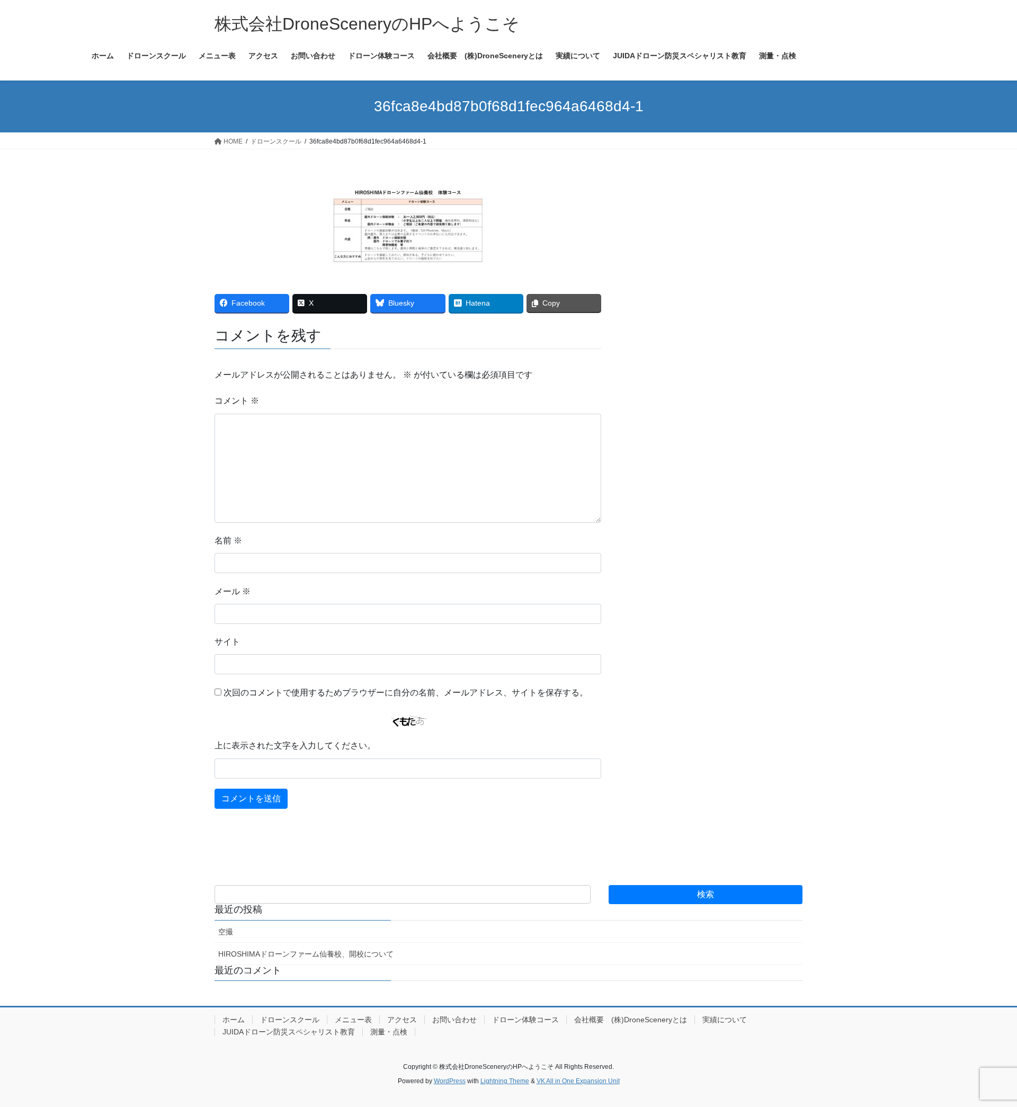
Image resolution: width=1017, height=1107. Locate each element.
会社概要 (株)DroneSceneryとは (630, 1019)
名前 (228, 540)
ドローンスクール (289, 1019)
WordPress (450, 1081)
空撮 (225, 931)
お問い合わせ (454, 1019)
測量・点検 (388, 1032)
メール (233, 591)
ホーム (233, 1019)
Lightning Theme (504, 1081)
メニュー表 (353, 1019)
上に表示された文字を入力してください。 (295, 745)
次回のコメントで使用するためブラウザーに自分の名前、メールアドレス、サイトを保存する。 (406, 692)
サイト (227, 641)
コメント (237, 400)
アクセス (402, 1019)
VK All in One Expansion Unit (578, 1081)
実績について (724, 1019)
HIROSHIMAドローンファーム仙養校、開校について (306, 954)
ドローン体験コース (525, 1019)
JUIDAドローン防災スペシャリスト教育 (288, 1032)
